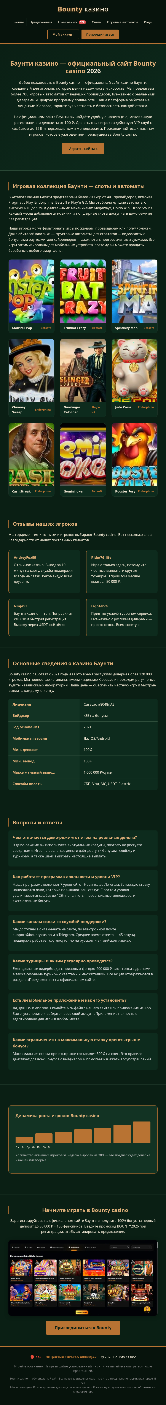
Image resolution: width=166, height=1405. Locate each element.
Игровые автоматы (122, 22)
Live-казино (71, 22)
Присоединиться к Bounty (83, 1328)
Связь (96, 22)
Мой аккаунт (63, 34)
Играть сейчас (83, 148)
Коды (148, 22)
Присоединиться (100, 34)
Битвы (19, 22)
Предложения (41, 22)
